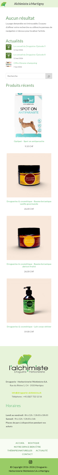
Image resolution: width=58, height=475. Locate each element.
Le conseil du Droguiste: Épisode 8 (30, 54)
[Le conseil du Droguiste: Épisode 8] (8, 56)
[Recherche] (48, 76)
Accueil (20, 443)
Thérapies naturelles (19, 450)
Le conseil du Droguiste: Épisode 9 (30, 46)
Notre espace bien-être (27, 447)
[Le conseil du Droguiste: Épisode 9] (8, 47)
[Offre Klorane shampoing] (8, 64)
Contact (27, 454)
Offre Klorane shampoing (25, 63)
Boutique (33, 443)
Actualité (42, 450)
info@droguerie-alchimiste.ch (26, 392)
